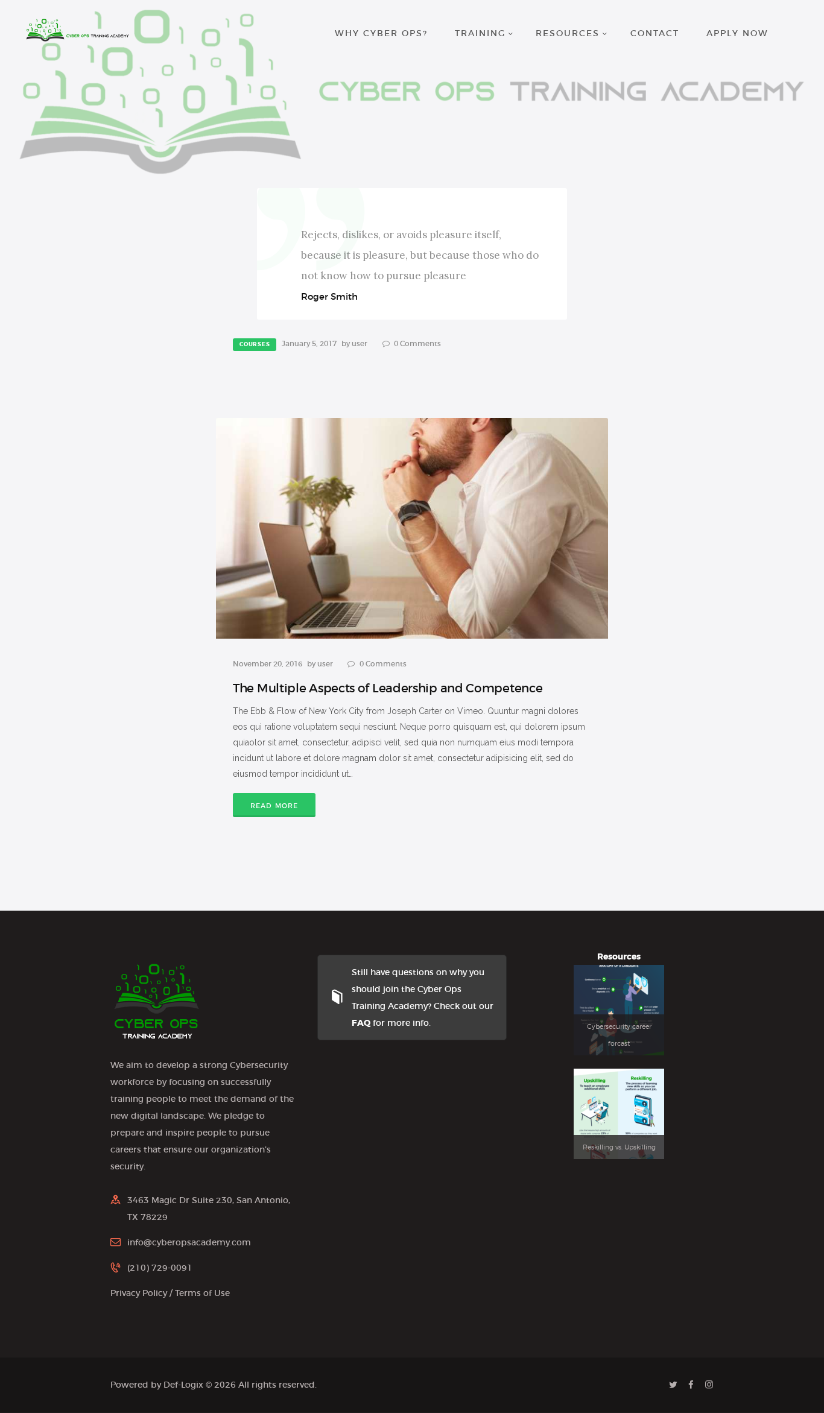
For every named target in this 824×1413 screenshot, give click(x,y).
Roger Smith (329, 296)
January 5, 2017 (309, 343)
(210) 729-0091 (159, 1267)
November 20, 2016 (267, 663)
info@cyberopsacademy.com (189, 1242)
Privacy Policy (138, 1293)
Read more (274, 805)
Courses (254, 344)
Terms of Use (202, 1293)
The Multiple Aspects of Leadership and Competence (387, 688)
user (360, 343)
